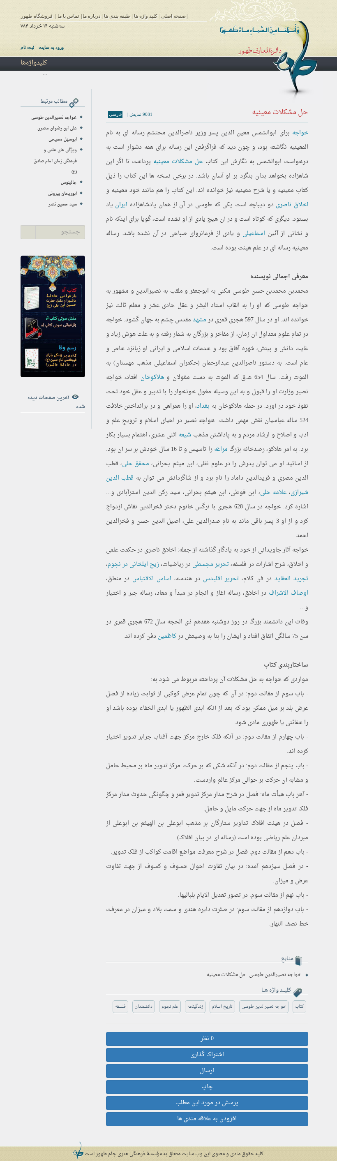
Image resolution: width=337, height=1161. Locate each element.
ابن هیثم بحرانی (205, 492)
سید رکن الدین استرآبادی (148, 492)
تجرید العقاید (291, 578)
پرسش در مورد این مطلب (206, 1102)
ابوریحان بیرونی (62, 194)
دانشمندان (143, 1007)
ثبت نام (27, 47)
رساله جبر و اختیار (129, 593)
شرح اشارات (271, 564)
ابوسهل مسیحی (62, 139)
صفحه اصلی (173, 16)
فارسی (115, 114)
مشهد (199, 319)
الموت (300, 377)
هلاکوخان (152, 377)
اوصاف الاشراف (289, 593)
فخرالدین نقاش (143, 506)
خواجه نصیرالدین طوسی (264, 1007)
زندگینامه (195, 1007)
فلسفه (120, 1007)
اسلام (151, 420)
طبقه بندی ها (117, 16)
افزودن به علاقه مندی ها (207, 1118)
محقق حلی (135, 463)
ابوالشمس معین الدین (249, 132)
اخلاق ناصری (292, 204)
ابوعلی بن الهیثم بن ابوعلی (148, 823)
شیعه (184, 435)
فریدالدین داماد (250, 478)
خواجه (300, 132)
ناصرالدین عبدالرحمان (229, 363)
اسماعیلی (253, 233)
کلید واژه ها (145, 16)
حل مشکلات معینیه (178, 161)
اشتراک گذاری (207, 1054)
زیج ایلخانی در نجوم (133, 564)
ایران (121, 204)
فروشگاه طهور (37, 16)
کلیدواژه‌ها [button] (34, 63)
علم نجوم (170, 1007)
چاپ (206, 1086)
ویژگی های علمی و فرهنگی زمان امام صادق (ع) (55, 161)
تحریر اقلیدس (221, 578)
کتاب (299, 1007)
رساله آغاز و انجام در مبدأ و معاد (199, 593)
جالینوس (69, 183)
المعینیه (298, 147)
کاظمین (167, 636)
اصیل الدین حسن (158, 521)
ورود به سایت (51, 47)
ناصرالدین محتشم (170, 132)
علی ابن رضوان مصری (57, 128)
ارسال (207, 1070)
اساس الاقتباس (151, 578)
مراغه (221, 449)
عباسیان (274, 420)
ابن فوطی (243, 492)
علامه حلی (273, 492)
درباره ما (91, 16)
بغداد (203, 406)
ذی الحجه (179, 622)
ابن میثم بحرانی (173, 463)
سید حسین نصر (62, 204)
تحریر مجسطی (210, 564)
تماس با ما (68, 16)
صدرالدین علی (202, 521)
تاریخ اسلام (222, 1007)
